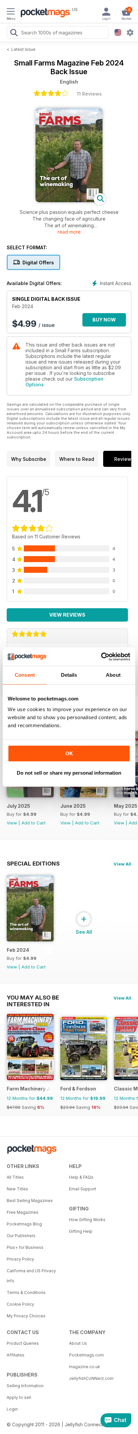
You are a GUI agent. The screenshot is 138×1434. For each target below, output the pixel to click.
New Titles (17, 1188)
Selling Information (25, 1385)
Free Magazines (23, 1212)
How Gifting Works (87, 1219)
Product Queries (23, 1343)
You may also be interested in (33, 997)
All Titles (15, 1177)
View (12, 822)
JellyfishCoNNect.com (91, 1378)
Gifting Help (80, 1231)
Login (12, 1409)
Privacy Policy (20, 1259)
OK (69, 753)
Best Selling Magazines (30, 1200)
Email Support (82, 1188)
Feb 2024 (18, 950)
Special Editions (33, 863)
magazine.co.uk (84, 1366)
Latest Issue (23, 49)
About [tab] (113, 675)
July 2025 (18, 806)
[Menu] (11, 12)
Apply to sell (19, 1397)
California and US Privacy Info (31, 1275)
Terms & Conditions (26, 1292)
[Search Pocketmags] (13, 33)
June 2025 (73, 806)
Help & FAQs (81, 1177)
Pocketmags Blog (24, 1223)
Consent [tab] (25, 675)
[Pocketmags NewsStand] (43, 13)
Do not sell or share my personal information (69, 773)
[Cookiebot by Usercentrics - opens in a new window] (101, 656)
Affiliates (15, 1354)
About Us (78, 1343)
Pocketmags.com (86, 1354)
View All (122, 864)
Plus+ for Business (25, 1247)
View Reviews (67, 615)
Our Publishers (21, 1235)
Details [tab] (69, 675)
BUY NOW (104, 319)
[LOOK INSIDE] (69, 200)
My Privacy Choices (26, 1315)
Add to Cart (33, 822)
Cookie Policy (20, 1304)
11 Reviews (89, 94)
